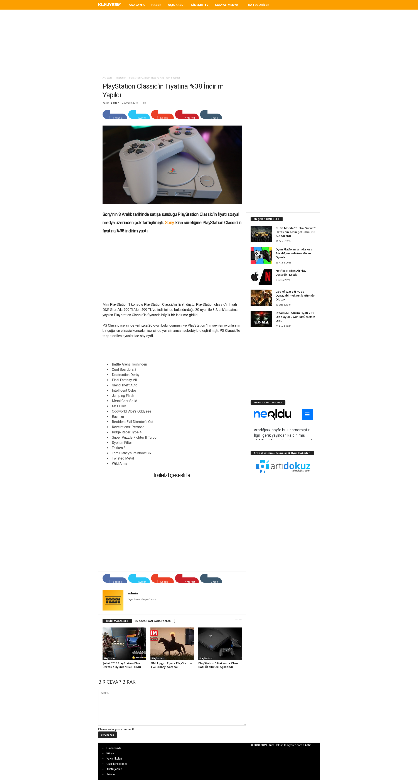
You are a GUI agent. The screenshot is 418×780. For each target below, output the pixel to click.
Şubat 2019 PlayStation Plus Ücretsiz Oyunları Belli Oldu (122, 665)
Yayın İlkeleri (114, 758)
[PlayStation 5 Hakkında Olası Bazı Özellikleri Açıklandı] (220, 643)
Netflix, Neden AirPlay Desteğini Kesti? (291, 273)
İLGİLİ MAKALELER (117, 620)
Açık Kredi (176, 5)
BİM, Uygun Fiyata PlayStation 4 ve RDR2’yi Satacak (171, 665)
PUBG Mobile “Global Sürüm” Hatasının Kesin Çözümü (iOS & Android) (295, 232)
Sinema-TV (200, 5)
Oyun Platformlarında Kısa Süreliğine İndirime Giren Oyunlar (294, 253)
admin (115, 102)
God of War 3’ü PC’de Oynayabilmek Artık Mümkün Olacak (295, 295)
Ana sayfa (107, 77)
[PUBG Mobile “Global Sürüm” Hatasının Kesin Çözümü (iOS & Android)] (261, 234)
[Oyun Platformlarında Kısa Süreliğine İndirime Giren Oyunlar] (261, 255)
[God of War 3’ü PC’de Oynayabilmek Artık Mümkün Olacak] (261, 298)
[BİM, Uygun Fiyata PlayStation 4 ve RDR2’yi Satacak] (172, 643)
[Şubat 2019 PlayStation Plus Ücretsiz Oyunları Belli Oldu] (124, 643)
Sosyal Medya (226, 5)
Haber (156, 5)
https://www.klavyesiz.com (142, 599)
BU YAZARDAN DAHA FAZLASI (153, 620)
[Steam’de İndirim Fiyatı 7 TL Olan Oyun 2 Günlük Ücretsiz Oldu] (261, 319)
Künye (110, 753)
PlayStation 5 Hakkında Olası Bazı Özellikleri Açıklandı (218, 665)
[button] (314, 5)
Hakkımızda (113, 748)
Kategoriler (258, 5)
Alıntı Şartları (114, 769)
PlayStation (120, 77)
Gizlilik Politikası (116, 763)
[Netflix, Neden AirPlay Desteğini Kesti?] (261, 277)
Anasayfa (137, 5)
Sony (169, 222)
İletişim (111, 774)
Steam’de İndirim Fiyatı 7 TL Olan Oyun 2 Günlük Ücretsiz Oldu (295, 317)
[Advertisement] (209, 41)
